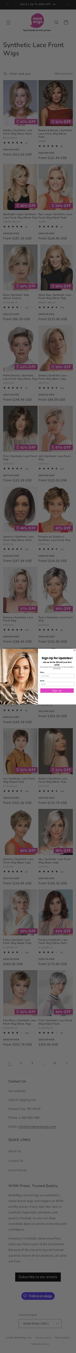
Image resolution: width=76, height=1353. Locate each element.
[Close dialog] (74, 650)
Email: (42, 680)
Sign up (57, 690)
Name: (42, 672)
